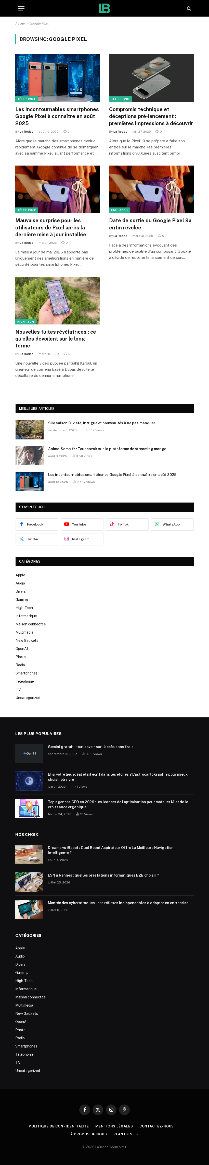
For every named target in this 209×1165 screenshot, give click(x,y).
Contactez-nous (156, 1126)
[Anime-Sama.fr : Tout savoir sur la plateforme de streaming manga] (30, 455)
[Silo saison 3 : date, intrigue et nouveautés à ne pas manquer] (30, 429)
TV (18, 690)
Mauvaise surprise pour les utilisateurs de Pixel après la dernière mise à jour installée (50, 227)
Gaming (22, 600)
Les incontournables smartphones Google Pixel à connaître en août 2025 (57, 116)
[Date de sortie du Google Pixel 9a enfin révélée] (151, 189)
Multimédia (24, 632)
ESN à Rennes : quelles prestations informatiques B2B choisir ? (103, 875)
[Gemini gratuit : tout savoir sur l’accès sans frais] (29, 753)
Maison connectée (31, 624)
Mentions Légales (114, 1126)
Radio (20, 665)
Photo (21, 657)
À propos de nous (88, 1134)
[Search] (188, 8)
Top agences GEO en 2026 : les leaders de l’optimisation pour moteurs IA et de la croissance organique (118, 804)
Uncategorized (28, 698)
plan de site (126, 1134)
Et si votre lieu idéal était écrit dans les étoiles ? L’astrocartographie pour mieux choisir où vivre (118, 777)
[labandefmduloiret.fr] (104, 8)
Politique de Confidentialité (59, 1126)
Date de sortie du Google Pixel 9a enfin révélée (150, 223)
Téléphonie (26, 99)
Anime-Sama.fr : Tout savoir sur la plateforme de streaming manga (107, 449)
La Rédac (26, 131)
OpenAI (22, 649)
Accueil (21, 23)
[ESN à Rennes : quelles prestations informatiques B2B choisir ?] (29, 882)
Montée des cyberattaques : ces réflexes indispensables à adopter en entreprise (118, 903)
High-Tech (119, 210)
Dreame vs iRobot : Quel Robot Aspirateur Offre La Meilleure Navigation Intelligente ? (111, 850)
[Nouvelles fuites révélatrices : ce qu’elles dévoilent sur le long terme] (57, 300)
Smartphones (26, 673)
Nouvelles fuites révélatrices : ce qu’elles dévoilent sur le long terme (55, 339)
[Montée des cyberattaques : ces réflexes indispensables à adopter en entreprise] (29, 909)
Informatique (26, 616)
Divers (21, 591)
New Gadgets (27, 640)
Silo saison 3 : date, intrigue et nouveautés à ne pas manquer (101, 423)
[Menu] (21, 8)
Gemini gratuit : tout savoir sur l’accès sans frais (91, 747)
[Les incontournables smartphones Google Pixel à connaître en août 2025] (57, 78)
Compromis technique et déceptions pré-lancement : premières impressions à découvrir (151, 116)
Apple (20, 575)
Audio (20, 583)
